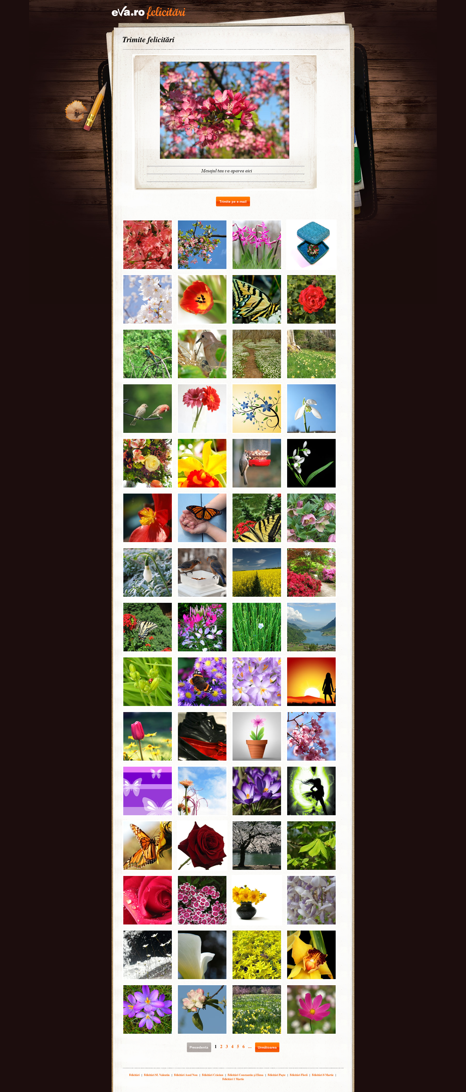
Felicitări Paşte (276, 1075)
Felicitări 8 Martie (322, 1075)
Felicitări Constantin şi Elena (245, 1075)
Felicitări (134, 1075)
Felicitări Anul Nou (186, 1075)
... (250, 1046)
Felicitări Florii (299, 1075)
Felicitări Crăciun (212, 1075)
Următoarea (267, 1047)
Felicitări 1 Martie (233, 1079)
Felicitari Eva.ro (148, 12)
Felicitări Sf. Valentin (157, 1075)
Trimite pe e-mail (233, 201)
